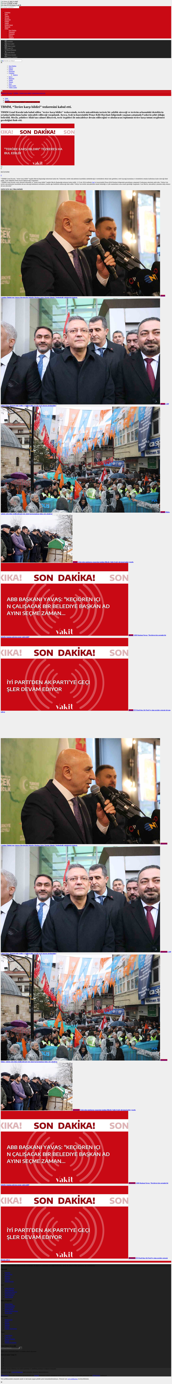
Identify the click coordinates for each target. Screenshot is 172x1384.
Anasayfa (4, 93)
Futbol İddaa (9, 1304)
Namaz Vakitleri (12, 57)
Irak (93, 182)
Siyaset (7, 18)
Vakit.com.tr (4, 1375)
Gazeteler (9, 41)
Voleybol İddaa (9, 1307)
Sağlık (7, 23)
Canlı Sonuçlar (9, 1288)
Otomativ (12, 34)
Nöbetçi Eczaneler (10, 1342)
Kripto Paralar (9, 1281)
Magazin (7, 27)
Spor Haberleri (9, 1290)
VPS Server (96, 1375)
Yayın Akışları (11, 55)
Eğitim (7, 21)
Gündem (7, 12)
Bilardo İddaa (9, 1309)
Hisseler (7, 1276)
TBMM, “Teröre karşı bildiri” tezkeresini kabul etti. (29, 93)
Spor (6, 14)
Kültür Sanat (9, 25)
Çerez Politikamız (17, 1372)
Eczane (7, 1341)
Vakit (6, 98)
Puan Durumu (9, 1295)
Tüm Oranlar (9, 1297)
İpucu (10, 77)
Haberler (7, 1272)
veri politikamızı (73, 1379)
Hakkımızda (8, 1320)
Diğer (6, 28)
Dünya (11, 36)
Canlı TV (10, 48)
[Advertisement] (16, 725)
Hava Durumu (11, 50)
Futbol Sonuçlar (10, 1294)
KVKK (7, 1327)
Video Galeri (11, 46)
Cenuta (36, 1375)
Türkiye (11, 37)
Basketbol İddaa (10, 1306)
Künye (7, 1321)
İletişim (7, 1323)
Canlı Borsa (11, 52)
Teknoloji (12, 32)
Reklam (7, 1325)
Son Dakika (12, 30)
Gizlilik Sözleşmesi (11, 1329)
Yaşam (7, 16)
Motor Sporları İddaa (11, 1311)
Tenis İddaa (8, 1313)
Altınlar (7, 1280)
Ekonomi (8, 19)
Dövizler (7, 1278)
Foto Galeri (10, 44)
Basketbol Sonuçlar (11, 1292)
